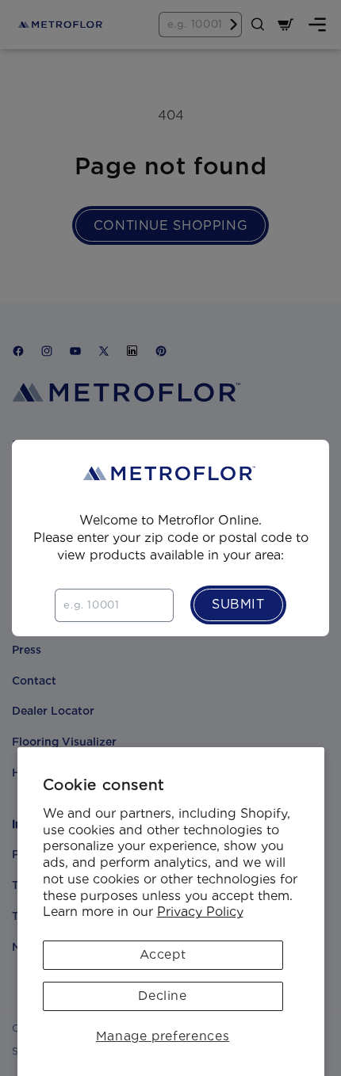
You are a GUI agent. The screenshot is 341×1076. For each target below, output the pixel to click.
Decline (162, 995)
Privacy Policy (200, 911)
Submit (238, 604)
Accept (163, 954)
